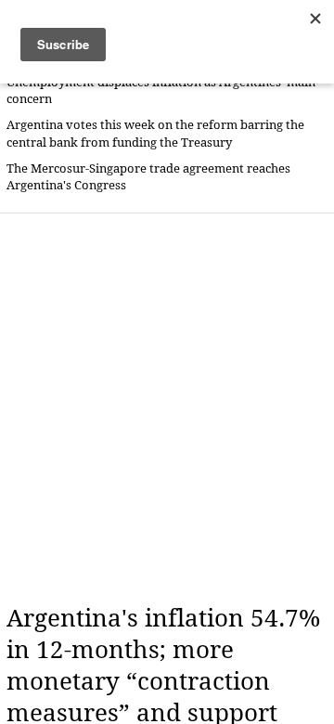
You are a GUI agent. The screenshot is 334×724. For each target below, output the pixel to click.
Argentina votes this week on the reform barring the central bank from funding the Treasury (155, 133)
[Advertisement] (167, 408)
